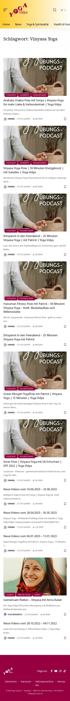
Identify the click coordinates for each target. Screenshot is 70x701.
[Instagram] (60, 671)
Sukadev (24, 95)
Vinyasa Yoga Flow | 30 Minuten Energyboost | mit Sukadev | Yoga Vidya (33, 170)
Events (10, 594)
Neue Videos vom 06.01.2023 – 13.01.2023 (30, 536)
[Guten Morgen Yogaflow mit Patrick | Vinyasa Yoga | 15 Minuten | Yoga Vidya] (35, 370)
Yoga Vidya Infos (15, 614)
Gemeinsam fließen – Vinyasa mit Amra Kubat (32, 600)
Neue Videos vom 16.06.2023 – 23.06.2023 (30, 489)
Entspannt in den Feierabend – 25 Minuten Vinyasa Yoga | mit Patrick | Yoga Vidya (30, 238)
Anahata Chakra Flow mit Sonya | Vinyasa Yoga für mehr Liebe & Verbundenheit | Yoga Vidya (33, 102)
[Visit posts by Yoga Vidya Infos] (5, 614)
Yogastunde (39, 95)
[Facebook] (51, 671)
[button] (6, 10)
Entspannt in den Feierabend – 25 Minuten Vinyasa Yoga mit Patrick (30, 337)
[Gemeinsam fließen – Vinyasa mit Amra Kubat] (35, 576)
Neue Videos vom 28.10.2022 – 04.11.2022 (30, 623)
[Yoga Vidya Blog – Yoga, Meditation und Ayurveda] (8, 671)
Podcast (11, 95)
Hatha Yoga (24, 594)
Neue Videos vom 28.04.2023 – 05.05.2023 (30, 513)
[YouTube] (56, 671)
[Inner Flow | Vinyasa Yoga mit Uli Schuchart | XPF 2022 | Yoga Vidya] (35, 438)
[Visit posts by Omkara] (5, 119)
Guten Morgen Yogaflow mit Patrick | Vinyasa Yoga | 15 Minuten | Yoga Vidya (32, 396)
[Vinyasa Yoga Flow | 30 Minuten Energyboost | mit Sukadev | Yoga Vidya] (35, 145)
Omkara (11, 119)
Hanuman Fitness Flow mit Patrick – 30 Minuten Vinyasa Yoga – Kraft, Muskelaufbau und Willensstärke (34, 308)
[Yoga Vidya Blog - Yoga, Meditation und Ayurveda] (18, 10)
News (37, 594)
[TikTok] (65, 671)
